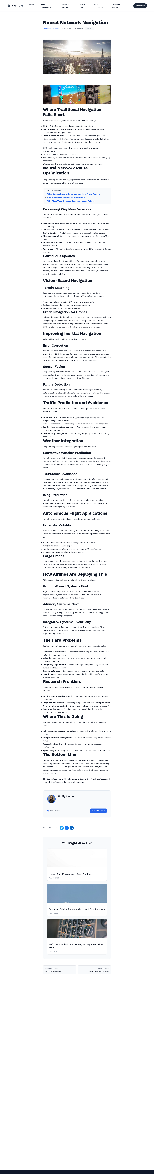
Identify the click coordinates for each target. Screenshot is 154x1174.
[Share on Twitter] (62, 828)
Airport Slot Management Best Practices (70, 874)
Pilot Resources (98, 5)
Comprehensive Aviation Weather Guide (66, 197)
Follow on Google (122, 1170)
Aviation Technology (46, 5)
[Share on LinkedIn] (72, 828)
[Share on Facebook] (67, 828)
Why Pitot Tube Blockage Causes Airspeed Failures (71, 201)
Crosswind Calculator (115, 5)
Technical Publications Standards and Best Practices (77, 909)
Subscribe (140, 6)
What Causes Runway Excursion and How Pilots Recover (74, 194)
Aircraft (32, 4)
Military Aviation (65, 5)
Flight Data (82, 5)
